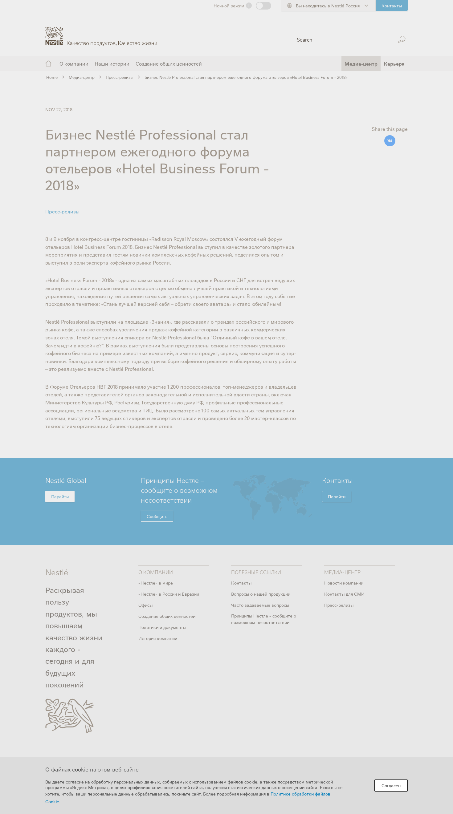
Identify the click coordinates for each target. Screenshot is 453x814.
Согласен (391, 785)
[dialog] (226, 785)
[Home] (101, 31)
